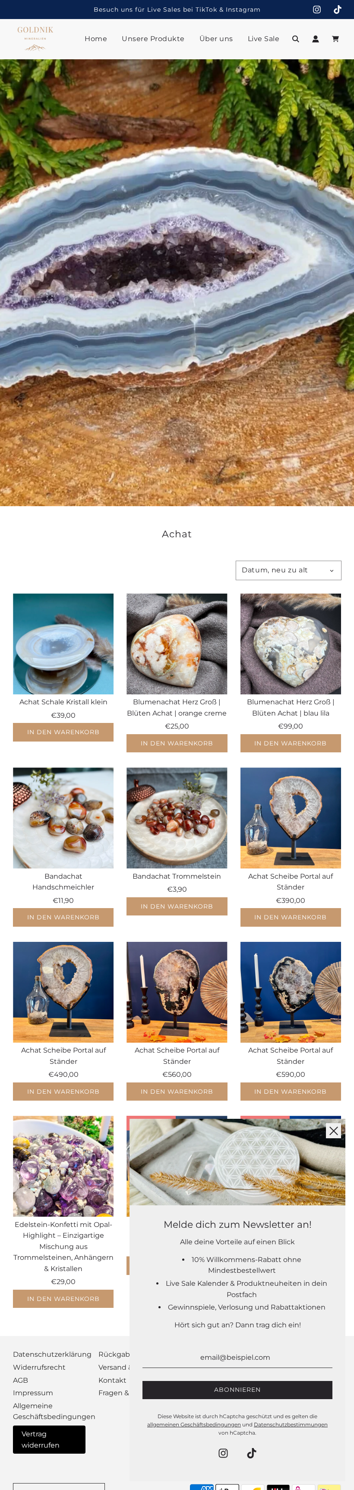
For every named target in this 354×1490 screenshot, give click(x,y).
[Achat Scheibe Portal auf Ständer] (290, 817)
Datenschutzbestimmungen (291, 1424)
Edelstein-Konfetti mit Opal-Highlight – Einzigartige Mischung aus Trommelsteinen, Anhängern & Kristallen (63, 1246)
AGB (20, 1380)
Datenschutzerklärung (52, 1354)
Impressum (33, 1393)
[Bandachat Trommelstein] (176, 817)
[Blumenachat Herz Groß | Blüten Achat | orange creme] (176, 644)
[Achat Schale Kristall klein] (63, 644)
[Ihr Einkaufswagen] (337, 39)
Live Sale (264, 39)
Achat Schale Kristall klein (63, 702)
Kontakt (112, 1380)
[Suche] (296, 39)
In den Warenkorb (63, 732)
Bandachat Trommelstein (177, 876)
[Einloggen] (316, 39)
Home (96, 39)
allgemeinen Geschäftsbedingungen (194, 1424)
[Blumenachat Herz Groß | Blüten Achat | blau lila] (290, 644)
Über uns (216, 39)
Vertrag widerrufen (41, 1439)
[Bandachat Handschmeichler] (63, 817)
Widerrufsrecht (39, 1367)
